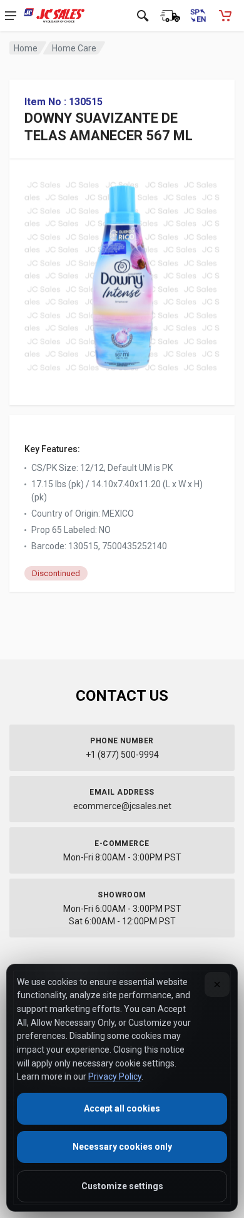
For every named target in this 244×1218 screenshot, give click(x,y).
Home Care (74, 48)
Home (26, 48)
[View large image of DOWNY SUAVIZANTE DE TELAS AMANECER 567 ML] (122, 273)
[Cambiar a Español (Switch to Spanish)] (197, 15)
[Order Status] (170, 15)
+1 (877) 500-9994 (122, 755)
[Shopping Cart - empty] (225, 15)
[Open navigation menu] (10, 15)
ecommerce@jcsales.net (122, 806)
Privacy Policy (114, 1076)
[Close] (217, 984)
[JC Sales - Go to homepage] (54, 15)
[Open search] (142, 15)
